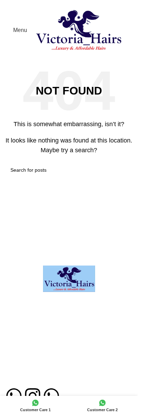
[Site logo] (78, 30)
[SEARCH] (125, 170)
